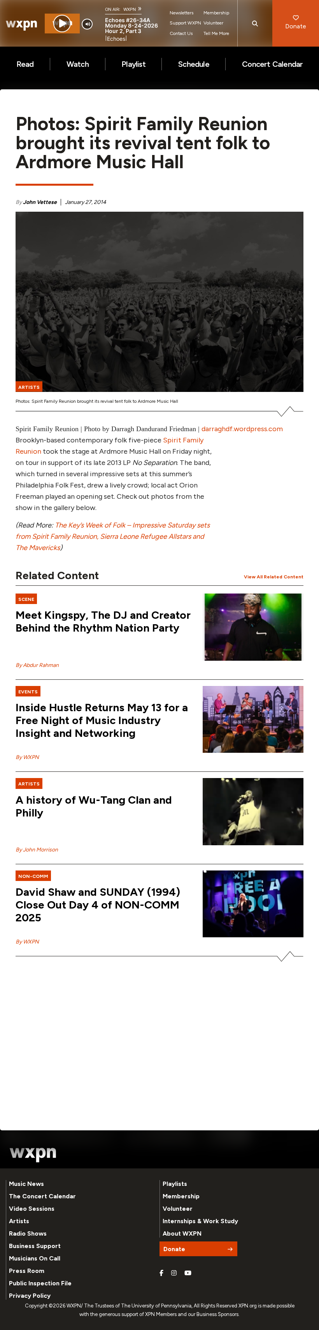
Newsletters (181, 13)
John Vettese (40, 202)
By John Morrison (37, 849)
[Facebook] (161, 1273)
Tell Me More (216, 33)
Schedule (193, 64)
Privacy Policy (30, 1295)
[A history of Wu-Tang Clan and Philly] (253, 811)
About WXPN (182, 1233)
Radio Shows (28, 1233)
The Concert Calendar (42, 1196)
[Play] (62, 23)
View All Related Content (273, 577)
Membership (216, 13)
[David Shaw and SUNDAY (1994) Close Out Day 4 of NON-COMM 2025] (253, 904)
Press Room (26, 1270)
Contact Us (181, 33)
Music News (26, 1183)
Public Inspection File (40, 1283)
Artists (19, 1221)
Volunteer (213, 23)
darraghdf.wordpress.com (242, 429)
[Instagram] (174, 1273)
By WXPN (27, 757)
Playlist (133, 64)
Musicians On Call (34, 1258)
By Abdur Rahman (37, 665)
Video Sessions (31, 1208)
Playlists (175, 1183)
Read (25, 64)
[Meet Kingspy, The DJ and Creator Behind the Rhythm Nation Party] (253, 627)
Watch (78, 64)
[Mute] (87, 24)
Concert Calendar (272, 64)
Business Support (35, 1246)
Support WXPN (185, 23)
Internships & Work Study (200, 1221)
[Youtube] (187, 1273)
